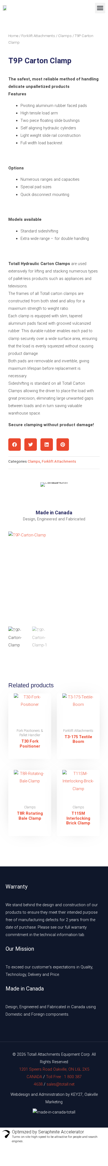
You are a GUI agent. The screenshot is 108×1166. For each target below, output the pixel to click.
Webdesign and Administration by (40, 1094)
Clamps (65, 36)
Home (13, 36)
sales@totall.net (60, 1084)
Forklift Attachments (38, 36)
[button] (100, 8)
